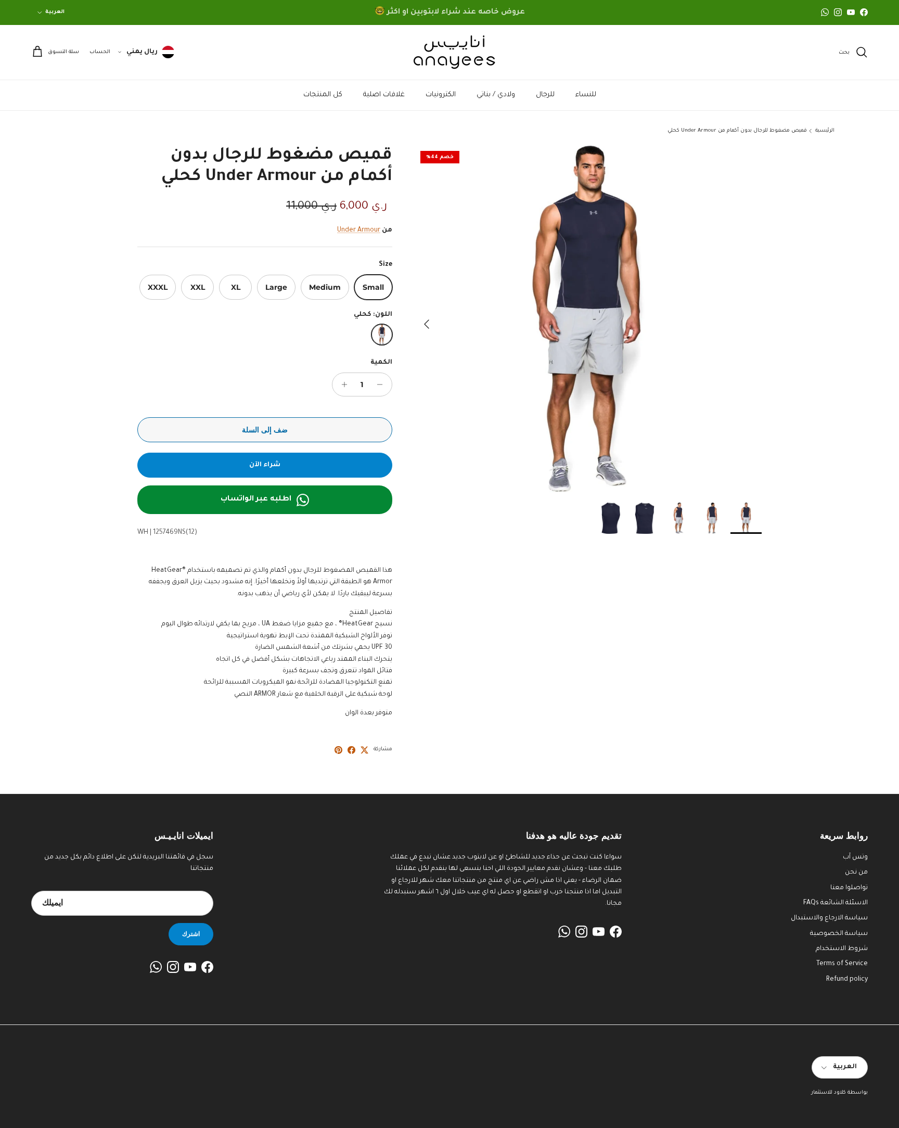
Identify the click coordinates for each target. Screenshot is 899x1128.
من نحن (856, 872)
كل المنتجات (322, 95)
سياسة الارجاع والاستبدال (829, 918)
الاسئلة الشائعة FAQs (835, 903)
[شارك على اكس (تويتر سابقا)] (364, 750)
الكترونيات (441, 95)
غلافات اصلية (384, 95)
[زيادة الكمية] (341, 384)
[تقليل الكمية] (383, 384)
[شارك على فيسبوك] (351, 750)
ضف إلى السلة (265, 429)
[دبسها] (338, 750)
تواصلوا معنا (849, 888)
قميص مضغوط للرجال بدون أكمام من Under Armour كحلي (737, 131)
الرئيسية (824, 131)
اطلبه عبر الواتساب (256, 499)
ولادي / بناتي (496, 95)
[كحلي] (381, 334)
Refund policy (847, 979)
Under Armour (358, 230)
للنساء (585, 95)
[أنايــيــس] (449, 52)
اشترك (191, 934)
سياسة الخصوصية (839, 934)
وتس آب (855, 857)
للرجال (545, 95)
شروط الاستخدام (842, 949)
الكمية (381, 362)
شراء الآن (264, 465)
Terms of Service (842, 964)
